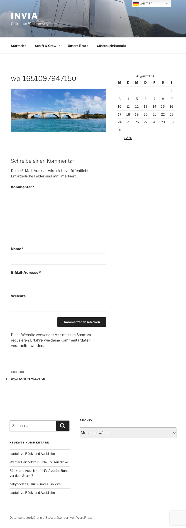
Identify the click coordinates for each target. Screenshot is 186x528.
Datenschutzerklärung (26, 517)
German (145, 3)
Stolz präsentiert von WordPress (69, 517)
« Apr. (128, 138)
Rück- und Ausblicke (40, 453)
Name (17, 249)
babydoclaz (18, 484)
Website (18, 296)
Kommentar (22, 187)
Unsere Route (78, 46)
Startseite (18, 46)
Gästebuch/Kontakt (111, 46)
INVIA (24, 16)
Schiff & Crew (45, 46)
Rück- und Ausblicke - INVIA (30, 470)
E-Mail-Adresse (26, 272)
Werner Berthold (22, 462)
